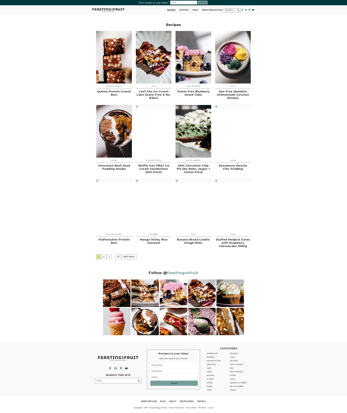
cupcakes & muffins (238, 382)
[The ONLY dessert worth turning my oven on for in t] (173, 293)
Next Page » (129, 257)
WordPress (202, 407)
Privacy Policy (191, 407)
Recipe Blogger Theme (158, 407)
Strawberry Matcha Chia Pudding (233, 167)
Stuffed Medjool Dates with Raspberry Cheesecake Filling (233, 243)
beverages (234, 353)
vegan (232, 356)
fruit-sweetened (236, 371)
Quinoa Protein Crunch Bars (114, 93)
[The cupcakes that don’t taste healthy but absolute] (230, 293)
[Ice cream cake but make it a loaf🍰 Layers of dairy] (202, 293)
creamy (114, 160)
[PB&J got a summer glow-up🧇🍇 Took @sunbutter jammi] (173, 321)
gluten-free (211, 364)
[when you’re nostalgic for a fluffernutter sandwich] (230, 321)
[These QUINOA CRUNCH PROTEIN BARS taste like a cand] (117, 293)
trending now (212, 353)
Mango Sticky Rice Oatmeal (154, 241)
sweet (153, 85)
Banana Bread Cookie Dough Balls (193, 241)
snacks (210, 386)
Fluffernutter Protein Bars (114, 241)
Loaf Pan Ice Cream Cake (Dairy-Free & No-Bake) (153, 95)
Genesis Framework (176, 407)
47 (119, 257)
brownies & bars (114, 85)
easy (232, 367)
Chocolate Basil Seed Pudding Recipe (114, 167)
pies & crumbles (193, 160)
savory (232, 378)
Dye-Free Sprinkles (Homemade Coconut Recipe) (233, 95)
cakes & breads (193, 85)
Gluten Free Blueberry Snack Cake (193, 93)
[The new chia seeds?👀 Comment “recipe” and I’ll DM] (145, 321)
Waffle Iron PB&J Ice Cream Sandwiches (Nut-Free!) (153, 169)
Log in (210, 407)
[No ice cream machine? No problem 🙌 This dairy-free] (117, 321)
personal (210, 375)
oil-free (210, 382)
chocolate (234, 360)
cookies (233, 375)
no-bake (210, 378)
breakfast (154, 234)
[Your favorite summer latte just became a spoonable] (202, 321)
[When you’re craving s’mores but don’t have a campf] (145, 293)
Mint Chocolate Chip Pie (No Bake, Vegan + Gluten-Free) (193, 169)
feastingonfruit (182, 272)
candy (233, 234)
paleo (209, 367)
